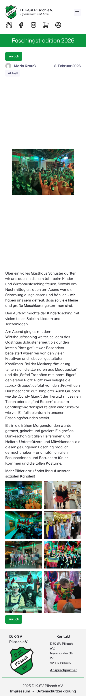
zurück (14, 56)
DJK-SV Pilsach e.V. (36, 9)
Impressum (20, 691)
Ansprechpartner (63, 670)
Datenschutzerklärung (56, 691)
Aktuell (13, 73)
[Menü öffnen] (77, 12)
